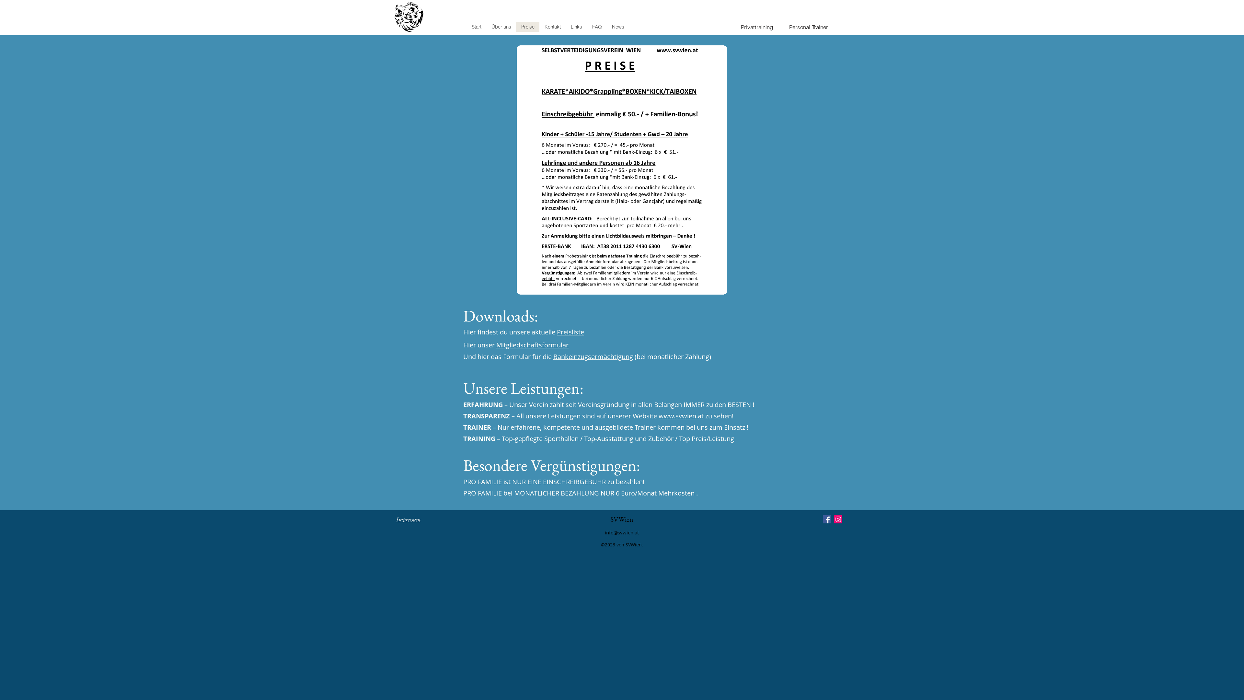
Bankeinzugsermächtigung (593, 356)
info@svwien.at (622, 532)
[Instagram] (838, 519)
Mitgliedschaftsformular (532, 345)
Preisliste (570, 332)
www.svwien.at (681, 416)
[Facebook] (827, 519)
